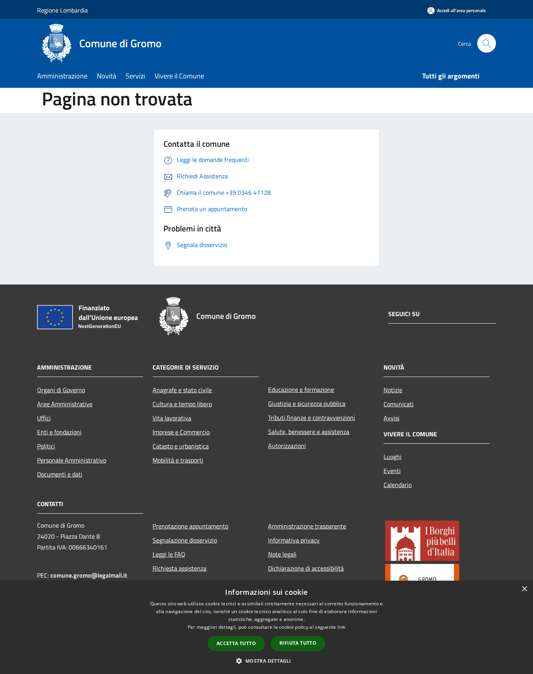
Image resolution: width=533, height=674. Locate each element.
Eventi (392, 470)
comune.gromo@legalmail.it (88, 575)
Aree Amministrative (64, 404)
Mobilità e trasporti (178, 460)
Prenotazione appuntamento (190, 526)
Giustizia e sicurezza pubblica (306, 403)
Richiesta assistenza (179, 568)
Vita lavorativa (172, 418)
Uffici (44, 418)
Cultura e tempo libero (182, 404)
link (341, 627)
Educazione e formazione (301, 389)
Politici (46, 446)
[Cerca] (486, 43)
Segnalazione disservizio (185, 540)
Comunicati (399, 404)
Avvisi (392, 418)
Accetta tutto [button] (236, 643)
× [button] (524, 589)
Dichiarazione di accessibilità (306, 568)
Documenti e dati (59, 474)
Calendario (398, 484)
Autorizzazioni (287, 445)
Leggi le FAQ (169, 554)
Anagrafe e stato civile (182, 390)
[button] (266, 661)
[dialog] (266, 627)
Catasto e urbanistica (181, 446)
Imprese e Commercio (181, 432)
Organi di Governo (61, 390)
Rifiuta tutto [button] (297, 643)
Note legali (282, 554)
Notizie (393, 390)
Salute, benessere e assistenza (308, 431)
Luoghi (393, 456)
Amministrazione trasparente (307, 526)
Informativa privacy (294, 540)
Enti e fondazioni (59, 432)
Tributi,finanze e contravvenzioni (311, 417)
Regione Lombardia (62, 10)
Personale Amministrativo (71, 460)
